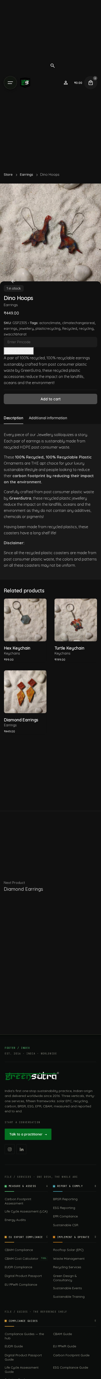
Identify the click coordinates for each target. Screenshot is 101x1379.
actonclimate (49, 323)
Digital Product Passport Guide (23, 1357)
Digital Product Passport (23, 1276)
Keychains (12, 653)
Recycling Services (67, 1267)
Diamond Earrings (21, 720)
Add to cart (25, 634)
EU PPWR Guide (64, 1346)
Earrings (11, 304)
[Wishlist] (65, 82)
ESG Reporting (64, 1208)
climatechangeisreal (78, 323)
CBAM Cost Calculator (26, 1258)
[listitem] (10, 1149)
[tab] (13, 418)
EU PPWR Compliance (21, 1284)
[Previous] (13, 281)
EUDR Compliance (18, 1267)
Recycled (69, 328)
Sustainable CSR (65, 1225)
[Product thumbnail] (25, 620)
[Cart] (90, 82)
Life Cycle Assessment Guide (22, 1369)
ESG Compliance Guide (70, 1367)
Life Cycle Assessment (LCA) (26, 1211)
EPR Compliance (65, 1216)
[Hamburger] (10, 82)
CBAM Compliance (19, 1250)
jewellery (26, 328)
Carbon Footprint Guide (71, 1355)
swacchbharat (15, 334)
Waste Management (69, 1258)
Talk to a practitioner (28, 1134)
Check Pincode (19, 351)
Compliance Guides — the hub (24, 1336)
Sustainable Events (67, 1288)
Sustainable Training (69, 1296)
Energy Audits (15, 1220)
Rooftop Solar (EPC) (68, 1250)
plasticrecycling (47, 328)
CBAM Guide (62, 1334)
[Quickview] (14, 608)
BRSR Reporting (65, 1199)
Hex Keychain (17, 648)
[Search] (52, 65)
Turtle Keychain (69, 648)
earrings (10, 328)
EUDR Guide (14, 1346)
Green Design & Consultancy (65, 1278)
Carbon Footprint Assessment (18, 1201)
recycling (86, 328)
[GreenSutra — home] (32, 1076)
